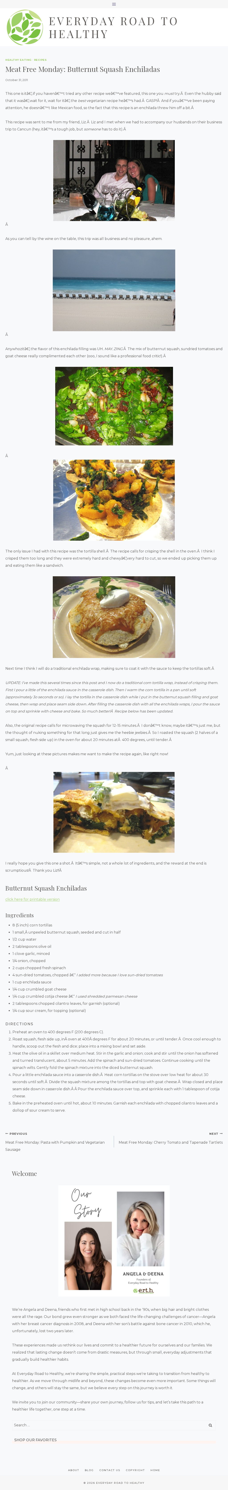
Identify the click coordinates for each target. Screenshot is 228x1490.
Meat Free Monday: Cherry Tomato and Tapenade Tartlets (171, 1138)
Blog (89, 1470)
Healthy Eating (18, 59)
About (73, 1470)
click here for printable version (32, 899)
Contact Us (109, 1470)
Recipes (40, 59)
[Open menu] (114, 4)
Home (155, 1470)
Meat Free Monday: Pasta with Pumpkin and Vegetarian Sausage (55, 1142)
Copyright (135, 1470)
